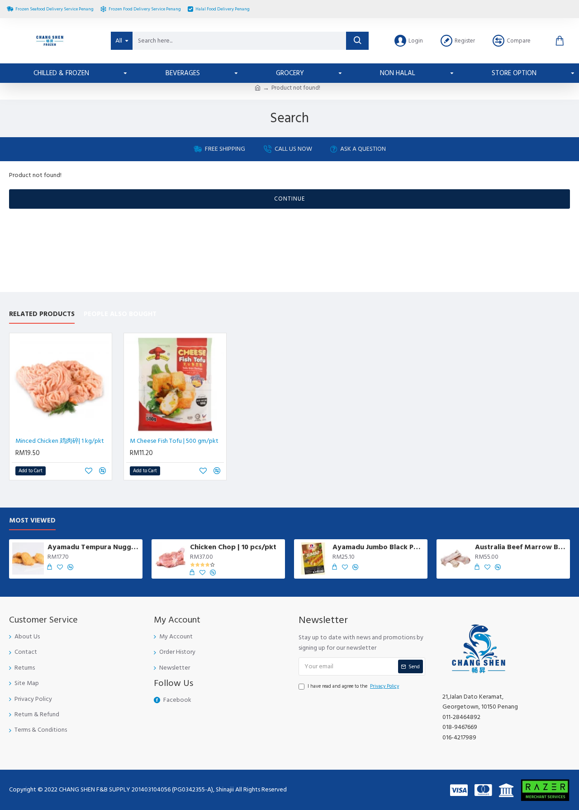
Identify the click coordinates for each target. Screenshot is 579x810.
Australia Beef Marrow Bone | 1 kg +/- (521, 547)
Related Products (42, 314)
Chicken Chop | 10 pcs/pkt (233, 547)
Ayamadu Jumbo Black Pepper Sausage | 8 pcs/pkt (378, 547)
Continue (289, 199)
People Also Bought (120, 314)
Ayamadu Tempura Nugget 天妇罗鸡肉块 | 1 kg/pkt (93, 547)
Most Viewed (32, 521)
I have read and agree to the (353, 686)
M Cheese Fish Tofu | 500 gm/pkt (174, 441)
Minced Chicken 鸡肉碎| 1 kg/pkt (59, 441)
